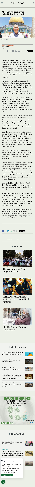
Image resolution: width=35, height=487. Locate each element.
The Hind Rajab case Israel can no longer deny (12, 442)
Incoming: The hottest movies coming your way (11, 360)
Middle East (5, 440)
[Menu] (2, 3)
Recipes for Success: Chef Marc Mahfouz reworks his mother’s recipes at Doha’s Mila (11, 376)
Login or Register (7, 475)
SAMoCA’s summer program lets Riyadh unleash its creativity (12, 369)
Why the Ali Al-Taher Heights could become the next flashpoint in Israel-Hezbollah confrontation (13, 453)
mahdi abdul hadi (8, 239)
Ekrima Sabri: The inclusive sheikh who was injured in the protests (17, 299)
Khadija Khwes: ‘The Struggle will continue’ (17, 328)
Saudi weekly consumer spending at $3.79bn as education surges (12, 353)
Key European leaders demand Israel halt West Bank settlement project (12, 384)
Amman (18, 239)
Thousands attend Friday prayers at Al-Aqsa (14, 270)
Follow (30, 51)
